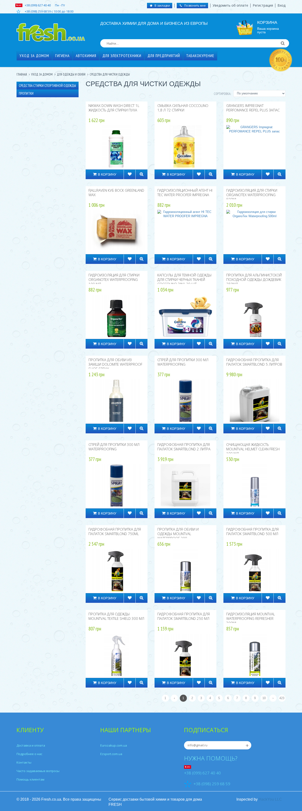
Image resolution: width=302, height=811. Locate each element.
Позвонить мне (195, 6)
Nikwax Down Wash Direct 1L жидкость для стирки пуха (113, 107)
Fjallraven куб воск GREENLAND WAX (116, 192)
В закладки (162, 6)
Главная (22, 74)
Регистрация (263, 5)
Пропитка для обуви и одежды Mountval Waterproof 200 (178, 534)
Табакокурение (200, 55)
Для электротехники (121, 55)
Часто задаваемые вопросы (38, 771)
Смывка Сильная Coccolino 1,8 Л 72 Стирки (182, 107)
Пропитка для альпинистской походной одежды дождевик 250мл (254, 279)
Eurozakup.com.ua (113, 745)
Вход (281, 5)
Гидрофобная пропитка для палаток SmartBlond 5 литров (254, 362)
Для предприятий (163, 55)
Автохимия (86, 55)
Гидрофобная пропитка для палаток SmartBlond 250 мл (183, 616)
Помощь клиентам (30, 779)
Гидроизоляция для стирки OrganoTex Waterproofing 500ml (251, 195)
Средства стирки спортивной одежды (47, 85)
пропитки (26, 93)
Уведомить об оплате (230, 5)
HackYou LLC (270, 799)
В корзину (107, 174)
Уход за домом (34, 55)
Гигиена (62, 55)
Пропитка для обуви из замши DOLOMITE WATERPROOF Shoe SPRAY (115, 364)
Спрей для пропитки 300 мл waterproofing (182, 362)
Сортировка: (222, 94)
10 (264, 698)
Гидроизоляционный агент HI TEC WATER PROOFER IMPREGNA (184, 192)
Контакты (24, 762)
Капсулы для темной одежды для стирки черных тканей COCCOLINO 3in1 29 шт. (184, 279)
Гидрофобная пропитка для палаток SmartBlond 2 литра (183, 446)
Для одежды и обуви (71, 74)
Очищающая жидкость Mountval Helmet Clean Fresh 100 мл (253, 449)
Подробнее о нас (29, 754)
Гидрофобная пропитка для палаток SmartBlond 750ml (114, 531)
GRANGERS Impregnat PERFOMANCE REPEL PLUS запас (253, 107)
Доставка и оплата (31, 745)
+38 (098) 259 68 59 (211, 783)
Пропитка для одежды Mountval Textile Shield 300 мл (116, 616)
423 (281, 698)
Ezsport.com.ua (111, 754)
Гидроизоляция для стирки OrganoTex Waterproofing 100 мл (113, 279)
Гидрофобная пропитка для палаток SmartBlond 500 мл (252, 531)
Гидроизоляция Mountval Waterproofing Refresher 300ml (250, 618)
